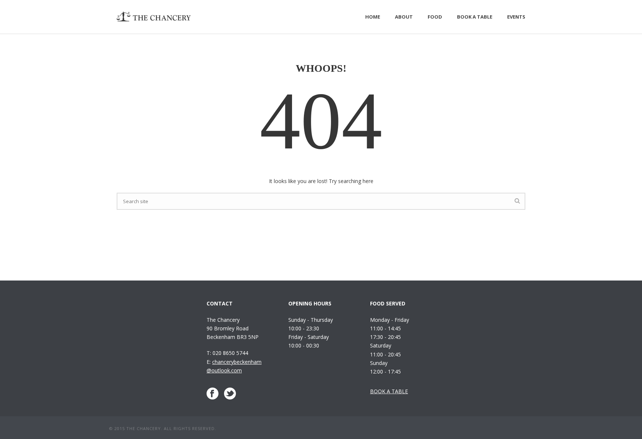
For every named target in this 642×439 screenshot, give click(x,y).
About (404, 16)
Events (516, 16)
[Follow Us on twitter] (230, 394)
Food (435, 16)
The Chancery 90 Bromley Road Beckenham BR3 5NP (233, 328)
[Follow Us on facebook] (212, 394)
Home (372, 16)
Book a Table (474, 16)
